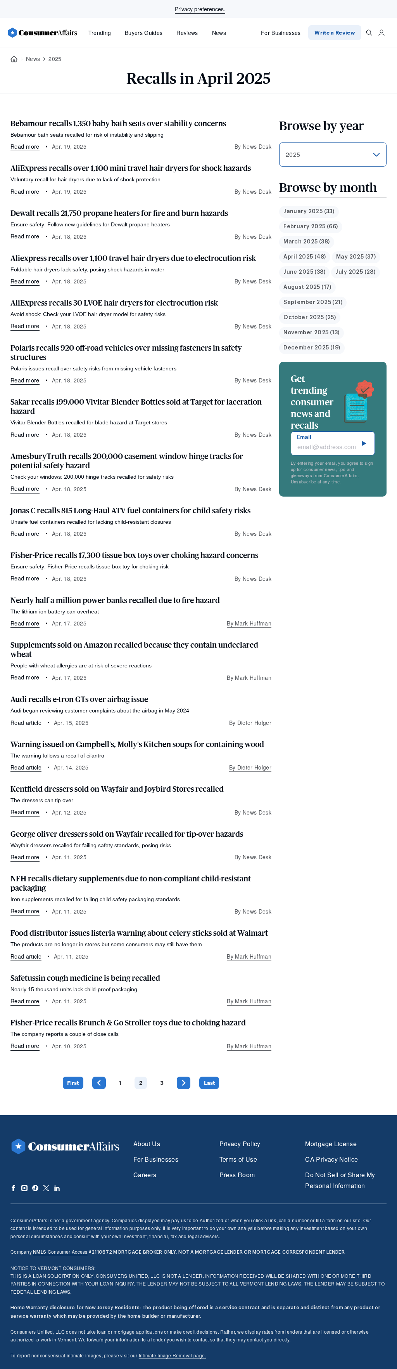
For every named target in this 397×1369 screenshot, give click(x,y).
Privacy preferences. (200, 9)
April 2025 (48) (304, 257)
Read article (25, 722)
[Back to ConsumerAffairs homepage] (13, 59)
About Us (146, 1143)
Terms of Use (238, 1159)
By (249, 623)
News (219, 32)
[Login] (381, 32)
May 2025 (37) (356, 257)
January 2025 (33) (308, 211)
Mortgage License (331, 1143)
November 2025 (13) (311, 332)
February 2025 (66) (310, 226)
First (73, 1082)
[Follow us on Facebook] (13, 1188)
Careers (145, 1174)
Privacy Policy (240, 1143)
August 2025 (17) (307, 287)
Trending (99, 32)
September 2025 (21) (312, 302)
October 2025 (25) (309, 317)
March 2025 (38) (306, 242)
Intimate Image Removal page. (172, 1355)
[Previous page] (99, 1083)
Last (209, 1082)
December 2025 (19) (311, 348)
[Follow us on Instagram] (24, 1188)
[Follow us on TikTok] (35, 1188)
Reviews (187, 32)
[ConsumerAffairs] (42, 33)
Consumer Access (60, 1251)
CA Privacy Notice (331, 1159)
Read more (25, 146)
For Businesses (281, 32)
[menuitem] (309, 212)
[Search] (369, 32)
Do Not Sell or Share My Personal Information (340, 1180)
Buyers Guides (143, 32)
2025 (54, 59)
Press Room (237, 1174)
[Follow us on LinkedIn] (57, 1188)
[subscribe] (364, 443)
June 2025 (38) (304, 272)
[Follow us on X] (46, 1188)
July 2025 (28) (355, 272)
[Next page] (183, 1083)
